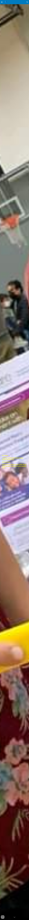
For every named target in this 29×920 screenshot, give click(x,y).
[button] (2, 2)
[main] (14, 462)
